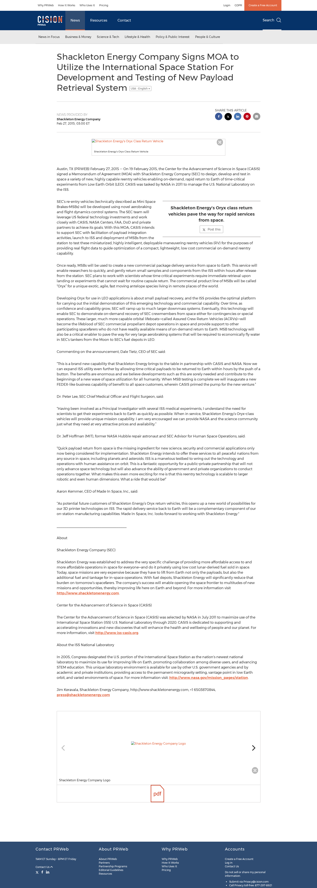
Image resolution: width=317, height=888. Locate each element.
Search (268, 20)
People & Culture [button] (207, 37)
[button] (158, 141)
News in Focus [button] (49, 37)
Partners (104, 862)
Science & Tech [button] (108, 37)
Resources (98, 20)
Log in (228, 862)
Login (226, 5)
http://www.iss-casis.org (116, 633)
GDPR (238, 5)
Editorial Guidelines (111, 870)
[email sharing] (256, 117)
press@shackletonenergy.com (83, 695)
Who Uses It (87, 5)
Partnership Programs (113, 866)
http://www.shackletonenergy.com (88, 593)
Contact (124, 20)
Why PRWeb (46, 5)
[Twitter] (38, 872)
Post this (214, 229)
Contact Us (43, 867)
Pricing (103, 5)
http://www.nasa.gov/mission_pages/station (208, 678)
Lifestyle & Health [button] (137, 37)
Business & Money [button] (78, 37)
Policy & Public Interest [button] (173, 37)
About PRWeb (108, 859)
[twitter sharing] (228, 117)
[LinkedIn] (47, 872)
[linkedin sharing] (237, 117)
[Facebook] (42, 872)
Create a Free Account (263, 5)
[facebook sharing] (218, 117)
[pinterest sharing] (247, 117)
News (75, 20)
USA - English (139, 88)
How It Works (66, 5)
